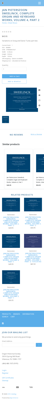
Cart (13, 317)
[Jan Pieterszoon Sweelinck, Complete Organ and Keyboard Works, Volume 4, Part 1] (11, 241)
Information (28, 314)
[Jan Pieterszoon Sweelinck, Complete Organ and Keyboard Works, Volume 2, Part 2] (11, 205)
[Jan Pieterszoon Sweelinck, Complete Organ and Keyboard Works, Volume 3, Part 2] (33, 204)
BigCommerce (14, 398)
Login (4, 370)
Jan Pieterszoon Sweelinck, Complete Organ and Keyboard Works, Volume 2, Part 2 (11, 221)
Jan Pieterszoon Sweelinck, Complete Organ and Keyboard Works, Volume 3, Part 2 (33, 221)
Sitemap (5, 380)
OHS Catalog (11, 394)
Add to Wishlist (14, 81)
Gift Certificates (8, 378)
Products (6, 314)
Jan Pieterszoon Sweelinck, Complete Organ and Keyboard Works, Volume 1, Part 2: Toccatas (33, 257)
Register (5, 373)
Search (5, 317)
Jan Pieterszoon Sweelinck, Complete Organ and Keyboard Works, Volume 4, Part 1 (11, 257)
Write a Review (36, 134)
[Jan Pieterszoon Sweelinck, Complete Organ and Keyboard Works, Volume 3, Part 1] (11, 277)
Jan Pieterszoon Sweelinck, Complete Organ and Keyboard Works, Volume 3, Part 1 (11, 294)
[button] (2, 169)
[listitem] (18, 169)
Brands (16, 314)
